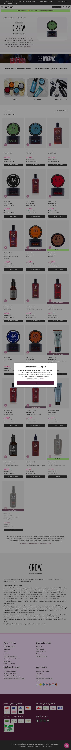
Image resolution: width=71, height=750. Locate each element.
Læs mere (41, 379)
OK (36, 383)
